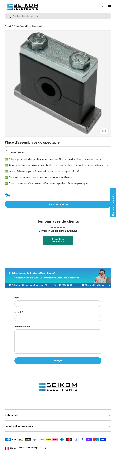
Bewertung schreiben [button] (57, 240)
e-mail (17, 312)
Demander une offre (58, 204)
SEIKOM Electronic (19, 447)
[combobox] (58, 16)
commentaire (21, 326)
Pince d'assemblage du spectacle (28, 26)
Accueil (8, 26)
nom (16, 297)
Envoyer (58, 360)
